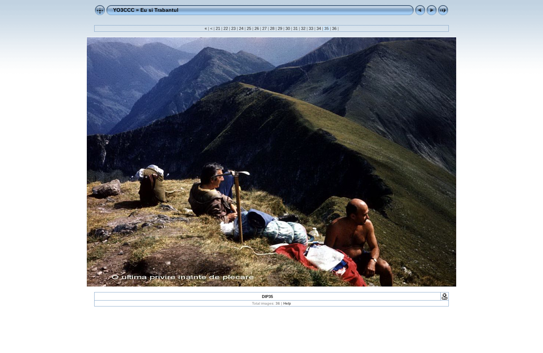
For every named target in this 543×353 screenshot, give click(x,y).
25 (249, 28)
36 (334, 28)
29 (280, 28)
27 (264, 28)
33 (311, 28)
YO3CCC (123, 10)
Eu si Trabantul (159, 10)
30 (287, 28)
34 (318, 28)
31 (295, 28)
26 (256, 28)
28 (272, 28)
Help (287, 303)
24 (241, 28)
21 (218, 28)
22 (225, 28)
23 (233, 28)
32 (303, 28)
